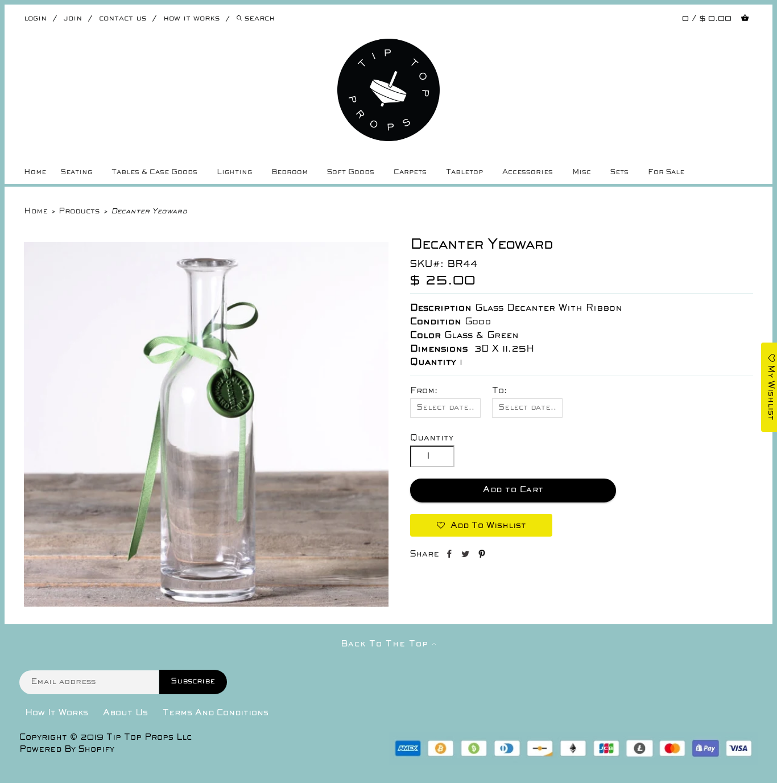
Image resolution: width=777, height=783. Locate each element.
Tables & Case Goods (154, 172)
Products (79, 211)
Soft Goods (350, 172)
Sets (619, 172)
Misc (581, 172)
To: (499, 391)
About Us (125, 713)
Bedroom (289, 172)
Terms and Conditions (215, 713)
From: (423, 391)
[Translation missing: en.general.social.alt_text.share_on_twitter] (466, 556)
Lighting (234, 172)
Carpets (410, 172)
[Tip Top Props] (389, 47)
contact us (122, 18)
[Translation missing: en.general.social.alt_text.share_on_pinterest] (482, 556)
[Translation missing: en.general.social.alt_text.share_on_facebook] (450, 556)
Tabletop (464, 172)
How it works (191, 18)
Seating (76, 172)
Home (35, 172)
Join (73, 18)
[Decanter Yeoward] (206, 604)
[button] (481, 525)
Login (35, 18)
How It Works (56, 713)
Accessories (527, 172)
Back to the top (386, 644)
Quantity (431, 438)
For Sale (666, 172)
